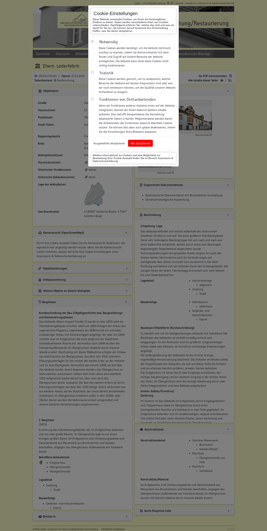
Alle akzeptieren (140, 143)
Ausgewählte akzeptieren (109, 143)
